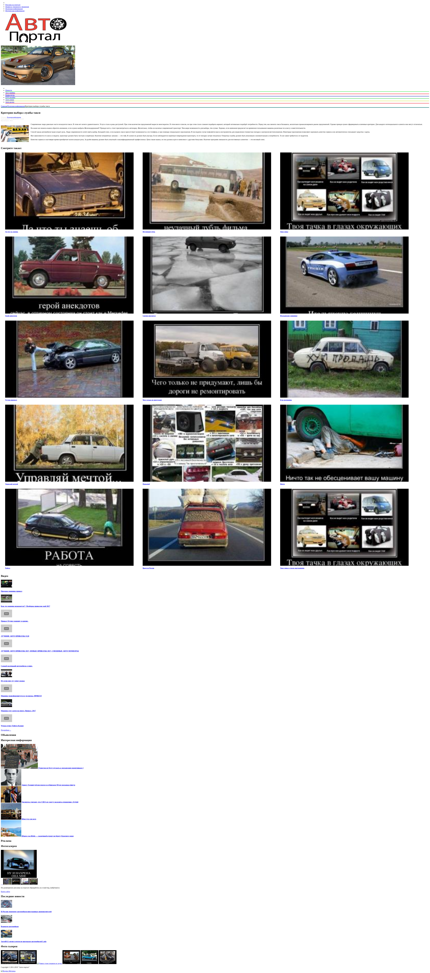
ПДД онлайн (10, 97)
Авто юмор (9, 100)
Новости (8, 90)
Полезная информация (14, 9)
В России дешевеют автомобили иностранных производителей (26, 912)
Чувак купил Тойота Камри (12, 726)
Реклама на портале (12, 5)
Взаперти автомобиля (10, 926)
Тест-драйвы (10, 93)
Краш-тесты (10, 95)
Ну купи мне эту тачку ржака (13, 681)
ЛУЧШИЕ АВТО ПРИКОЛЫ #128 (15, 636)
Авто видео (9, 102)
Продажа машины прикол (11, 591)
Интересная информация (14, 11)
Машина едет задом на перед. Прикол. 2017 (18, 711)
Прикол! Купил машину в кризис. (14, 621)
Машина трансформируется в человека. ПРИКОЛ (21, 696)
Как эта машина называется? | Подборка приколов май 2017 (25, 606)
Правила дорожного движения (17, 7)
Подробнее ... (6, 730)
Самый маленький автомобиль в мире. (17, 666)
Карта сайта (5, 892)
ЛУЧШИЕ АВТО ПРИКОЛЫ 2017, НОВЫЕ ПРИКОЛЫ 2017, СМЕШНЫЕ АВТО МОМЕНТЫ (40, 651)
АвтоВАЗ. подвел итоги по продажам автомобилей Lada (23, 941)
